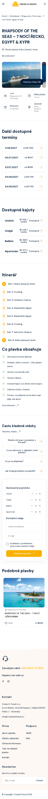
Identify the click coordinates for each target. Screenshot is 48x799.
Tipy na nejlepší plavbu (9, 750)
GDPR (28, 733)
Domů (4, 16)
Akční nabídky (9, 733)
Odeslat (39, 780)
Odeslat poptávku (22, 553)
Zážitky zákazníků (10, 738)
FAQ (28, 738)
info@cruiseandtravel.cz (13, 716)
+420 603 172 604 (32, 668)
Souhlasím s (22, 544)
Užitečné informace (11, 743)
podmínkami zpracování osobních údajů (22, 544)
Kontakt (5, 757)
